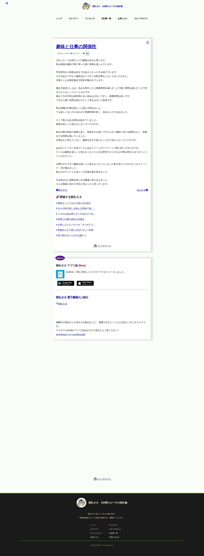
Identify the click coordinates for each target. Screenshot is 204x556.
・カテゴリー (94, 529)
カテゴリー (73, 18)
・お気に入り (94, 537)
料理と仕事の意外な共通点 (71, 219)
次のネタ (141, 190)
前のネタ (62, 190)
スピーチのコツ (141, 18)
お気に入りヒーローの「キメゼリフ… (76, 224)
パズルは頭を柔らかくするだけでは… (76, 213)
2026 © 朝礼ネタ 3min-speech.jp (102, 545)
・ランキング (113, 525)
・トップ (92, 525)
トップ (59, 18)
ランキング (90, 18)
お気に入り (123, 18)
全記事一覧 (106, 18)
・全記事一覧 (113, 533)
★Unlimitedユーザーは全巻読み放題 (70, 334)
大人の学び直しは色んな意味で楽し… (76, 208)
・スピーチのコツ (114, 529)
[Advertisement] (102, 30)
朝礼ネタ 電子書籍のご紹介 (72, 297)
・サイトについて (95, 533)
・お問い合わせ (113, 537)
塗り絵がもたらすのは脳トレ (72, 235)
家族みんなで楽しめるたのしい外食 (75, 229)
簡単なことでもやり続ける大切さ (74, 203)
